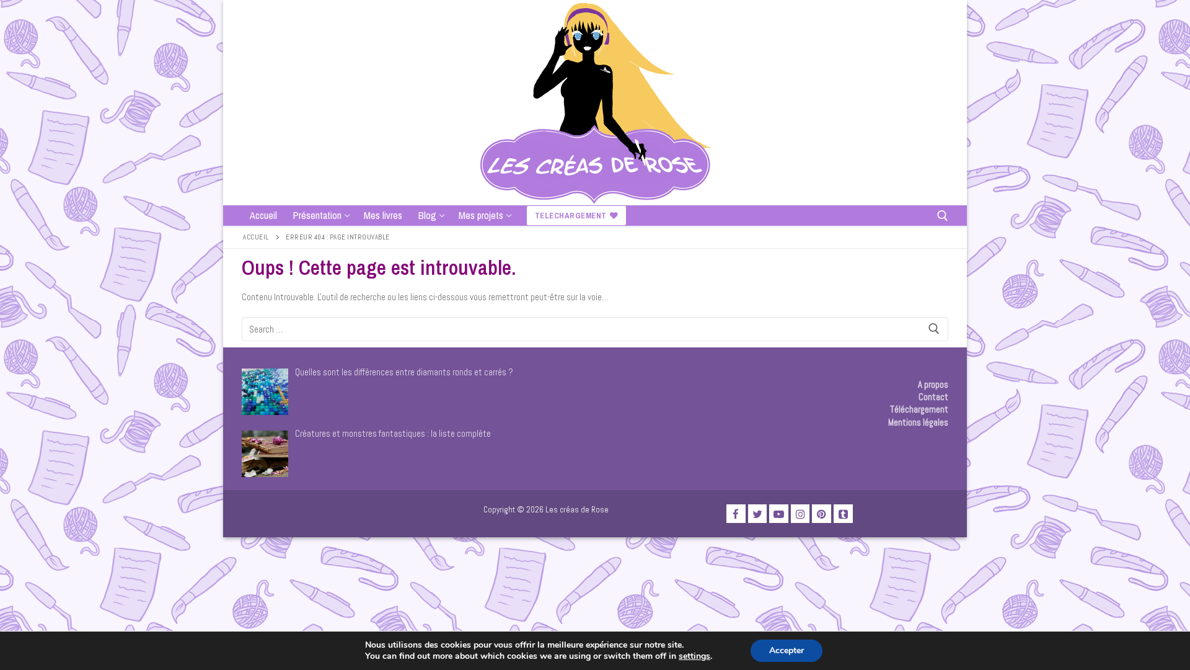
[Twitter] (757, 514)
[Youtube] (778, 514)
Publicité (257, 516)
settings (694, 656)
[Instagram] (800, 514)
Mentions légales (918, 422)
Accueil (256, 237)
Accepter (786, 650)
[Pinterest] (821, 514)
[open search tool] (942, 215)
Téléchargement (919, 409)
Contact (933, 397)
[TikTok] (843, 514)
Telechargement (571, 215)
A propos (933, 384)
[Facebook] (736, 514)
